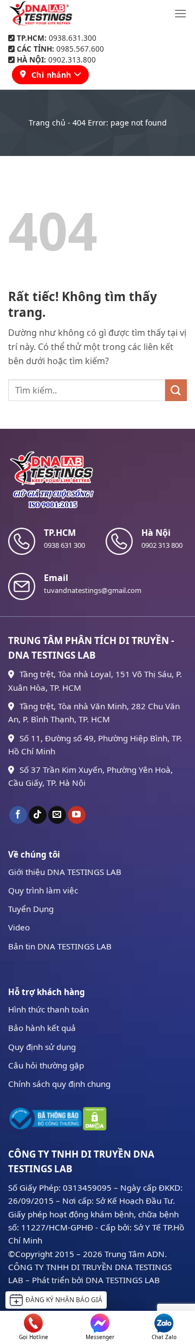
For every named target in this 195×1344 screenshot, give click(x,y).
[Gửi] (176, 390)
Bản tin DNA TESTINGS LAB (60, 946)
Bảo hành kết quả (42, 1027)
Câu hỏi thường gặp (46, 1065)
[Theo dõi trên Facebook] (18, 815)
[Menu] (180, 13)
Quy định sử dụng (42, 1046)
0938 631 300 (64, 545)
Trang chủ (47, 122)
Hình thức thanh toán (48, 1009)
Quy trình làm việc (43, 890)
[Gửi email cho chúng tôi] (57, 815)
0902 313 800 (162, 545)
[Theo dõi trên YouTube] (77, 815)
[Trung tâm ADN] (41, 13)
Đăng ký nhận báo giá (63, 1299)
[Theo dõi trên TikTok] (38, 815)
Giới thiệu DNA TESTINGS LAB (64, 871)
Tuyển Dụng (31, 908)
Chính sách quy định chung (59, 1083)
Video (19, 927)
